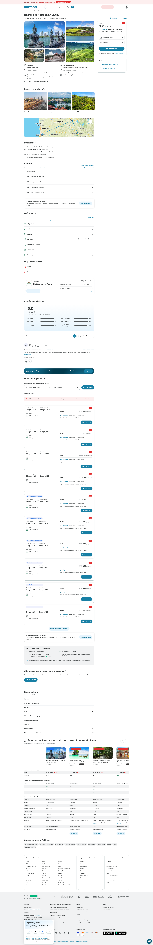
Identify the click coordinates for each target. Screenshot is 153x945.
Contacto (118, 7)
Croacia (44, 875)
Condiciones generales (81, 941)
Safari (107, 873)
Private (108, 887)
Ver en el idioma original (46, 167)
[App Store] (108, 933)
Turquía (60, 877)
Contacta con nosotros (108, 907)
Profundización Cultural (112, 875)
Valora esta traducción (88, 167)
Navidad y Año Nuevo (30, 847)
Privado (115, 844)
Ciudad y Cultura (101, 844)
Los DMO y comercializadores (84, 921)
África (27, 861)
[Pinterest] (64, 933)
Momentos (97, 7)
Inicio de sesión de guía (82, 911)
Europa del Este (46, 877)
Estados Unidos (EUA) (64, 884)
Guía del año (79, 907)
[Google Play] (121, 933)
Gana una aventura (32, 915)
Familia (109, 844)
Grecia (44, 882)
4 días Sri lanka (59, 844)
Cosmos (82, 864)
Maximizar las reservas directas (58, 921)
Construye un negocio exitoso (57, 915)
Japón (43, 864)
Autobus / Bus (109, 877)
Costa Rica (61, 882)
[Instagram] (60, 933)
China (27, 884)
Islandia (60, 861)
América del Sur (30, 873)
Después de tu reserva (30, 919)
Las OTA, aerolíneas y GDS (83, 922)
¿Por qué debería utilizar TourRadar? (33, 917)
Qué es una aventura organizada (58, 907)
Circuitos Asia (91, 844)
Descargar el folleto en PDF (110, 64)
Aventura (108, 861)
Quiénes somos (28, 907)
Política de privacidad (62, 941)
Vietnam (44, 873)
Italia (59, 866)
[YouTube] (68, 933)
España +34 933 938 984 (109, 911)
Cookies (72, 941)
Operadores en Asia (70, 844)
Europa (28, 868)
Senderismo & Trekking (112, 866)
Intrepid (82, 868)
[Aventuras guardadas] (123, 7)
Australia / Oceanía (31, 866)
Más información (87, 292)
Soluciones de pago (55, 917)
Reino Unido (45, 880)
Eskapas (82, 877)
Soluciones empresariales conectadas (59, 909)
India (43, 861)
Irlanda (60, 864)
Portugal (60, 870)
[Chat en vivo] (149, 941)
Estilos (90, 7)
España (60, 875)
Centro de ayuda (107, 909)
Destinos (84, 7)
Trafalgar (82, 873)
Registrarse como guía (82, 909)
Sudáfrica (28, 880)
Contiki (82, 861)
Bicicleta (108, 864)
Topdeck (82, 870)
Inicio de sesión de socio (82, 924)
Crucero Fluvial (110, 870)
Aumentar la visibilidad (56, 919)
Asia (27, 864)
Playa (107, 882)
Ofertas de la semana (107, 7)
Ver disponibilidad (87, 387)
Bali (27, 882)
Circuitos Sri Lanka (81, 844)
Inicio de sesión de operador (57, 922)
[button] (76, 415)
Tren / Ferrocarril (110, 880)
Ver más (95, 823)
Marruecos (29, 877)
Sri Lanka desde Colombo (31, 844)
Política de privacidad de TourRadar (39, 938)
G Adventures (83, 866)
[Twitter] (56, 933)
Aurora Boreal (109, 868)
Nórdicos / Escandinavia (64, 868)
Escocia (60, 873)
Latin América (29, 870)
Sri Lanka (44, 868)
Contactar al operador (108, 68)
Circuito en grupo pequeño (46, 844)
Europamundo (83, 875)
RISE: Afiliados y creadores (83, 919)
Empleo (32, 909)
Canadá (60, 880)
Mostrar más (27, 354)
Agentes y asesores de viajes (83, 917)
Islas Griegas (45, 884)
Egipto (27, 875)
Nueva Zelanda (46, 866)
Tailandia (44, 870)
